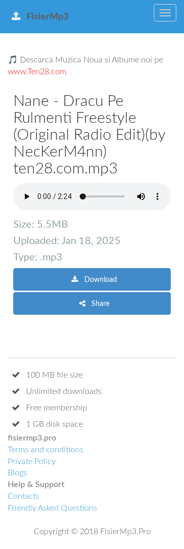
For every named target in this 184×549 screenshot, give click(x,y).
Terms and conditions (45, 450)
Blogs (17, 473)
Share (99, 304)
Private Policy (32, 461)
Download (99, 279)
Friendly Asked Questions (52, 508)
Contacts (23, 496)
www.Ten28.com (37, 72)
